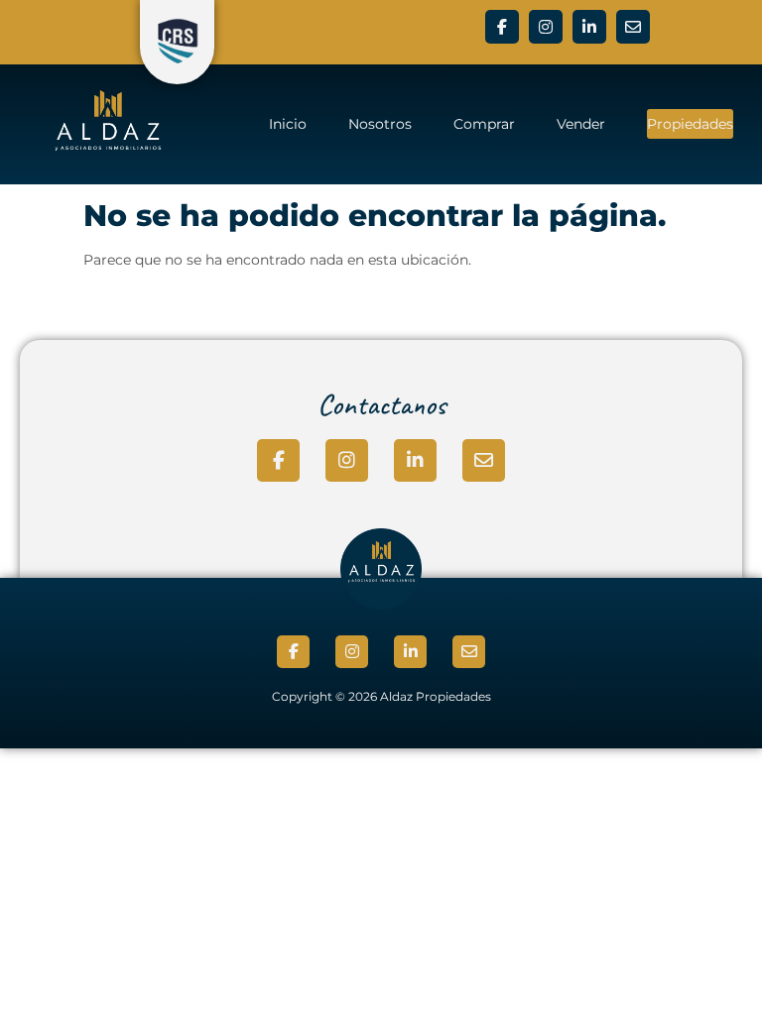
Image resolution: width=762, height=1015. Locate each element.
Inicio (288, 124)
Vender (581, 124)
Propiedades (690, 124)
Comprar (484, 124)
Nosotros (380, 124)
